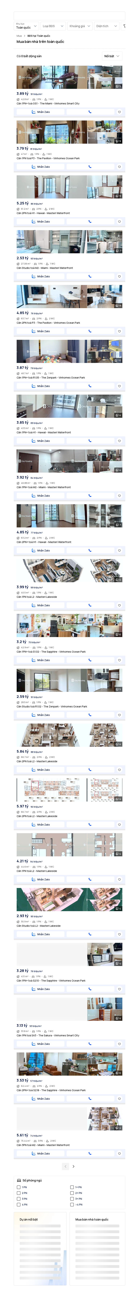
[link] (39, 36)
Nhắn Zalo (43, 112)
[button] (112, 56)
